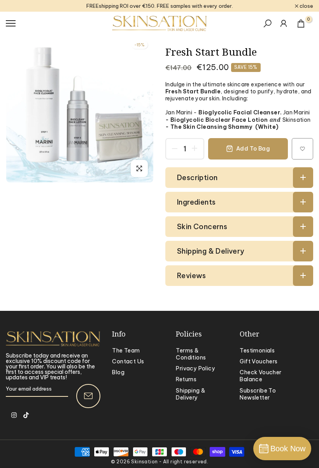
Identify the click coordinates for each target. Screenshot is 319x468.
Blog (118, 372)
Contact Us (128, 361)
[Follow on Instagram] (14, 415)
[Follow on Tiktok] (26, 415)
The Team (126, 350)
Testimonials (257, 350)
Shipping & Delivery (190, 394)
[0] (301, 23)
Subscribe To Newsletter (258, 394)
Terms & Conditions (191, 354)
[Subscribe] (88, 396)
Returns (186, 379)
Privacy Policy (195, 368)
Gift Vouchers (258, 361)
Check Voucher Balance (260, 376)
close (16, 6)
